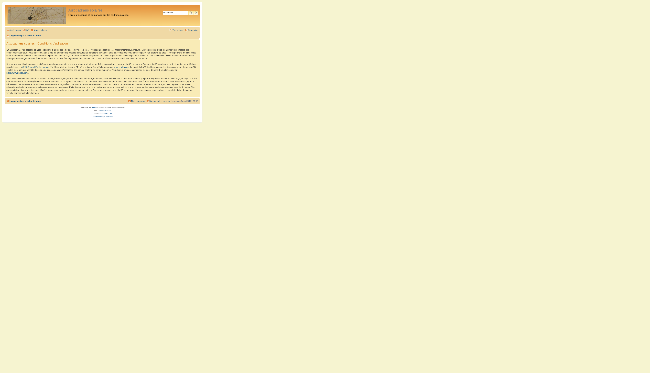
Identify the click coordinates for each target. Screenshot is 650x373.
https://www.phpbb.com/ (17, 73)
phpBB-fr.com (107, 113)
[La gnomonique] (37, 15)
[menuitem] (25, 30)
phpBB (94, 107)
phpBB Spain (105, 110)
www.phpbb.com (121, 67)
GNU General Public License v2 (37, 67)
